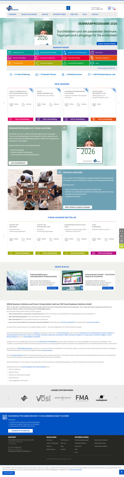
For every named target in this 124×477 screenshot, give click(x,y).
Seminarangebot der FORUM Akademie (34, 367)
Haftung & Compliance (75, 335)
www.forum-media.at (93, 322)
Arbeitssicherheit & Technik (98, 333)
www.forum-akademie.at (67, 322)
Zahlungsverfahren (80, 443)
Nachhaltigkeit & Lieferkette (32, 337)
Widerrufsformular (100, 443)
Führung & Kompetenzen (47, 335)
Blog (62, 446)
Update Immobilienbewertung (17, 92)
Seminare (36, 333)
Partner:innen (65, 440)
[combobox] (48, 8)
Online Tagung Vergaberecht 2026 (71, 92)
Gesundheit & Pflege (62, 335)
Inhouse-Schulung (17, 355)
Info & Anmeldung (22, 119)
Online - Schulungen (52, 443)
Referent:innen (50, 449)
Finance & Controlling (33, 335)
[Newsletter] (109, 8)
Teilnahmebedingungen (82, 440)
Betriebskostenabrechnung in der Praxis (47, 92)
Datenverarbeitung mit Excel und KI (75, 226)
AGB (76, 449)
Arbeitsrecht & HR (84, 333)
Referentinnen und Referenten (48, 341)
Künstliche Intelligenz (100, 335)
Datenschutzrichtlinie (101, 446)
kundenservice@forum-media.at (19, 451)
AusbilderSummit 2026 (100, 91)
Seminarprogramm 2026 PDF (106, 68)
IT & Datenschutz (88, 335)
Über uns (63, 443)
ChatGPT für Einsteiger (13, 226)
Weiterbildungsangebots (25, 348)
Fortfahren (9, 473)
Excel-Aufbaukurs (96, 226)
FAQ (76, 452)
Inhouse (48, 446)
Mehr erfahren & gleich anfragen (77, 207)
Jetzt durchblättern (18, 163)
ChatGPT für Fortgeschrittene (43, 226)
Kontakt (63, 449)
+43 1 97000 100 (16, 447)
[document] (62, 471)
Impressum (78, 446)
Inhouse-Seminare (47, 350)
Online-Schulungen (63, 333)
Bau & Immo (23, 335)
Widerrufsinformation (101, 440)
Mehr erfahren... (52, 288)
